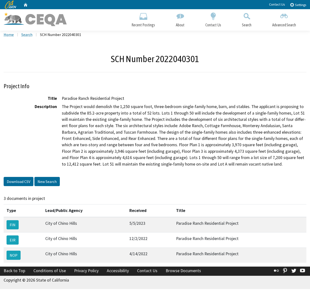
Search (246, 25)
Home (9, 34)
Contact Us (277, 4)
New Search (47, 181)
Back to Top (14, 270)
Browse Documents (183, 270)
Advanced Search (284, 25)
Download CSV (18, 181)
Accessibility (118, 270)
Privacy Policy (86, 270)
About (180, 25)
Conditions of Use (49, 270)
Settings (300, 5)
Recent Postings (143, 25)
